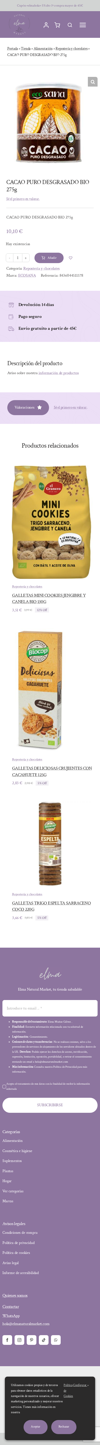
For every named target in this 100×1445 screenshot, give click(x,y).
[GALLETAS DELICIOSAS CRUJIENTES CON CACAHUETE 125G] (42, 631)
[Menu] (83, 25)
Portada (12, 48)
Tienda (26, 48)
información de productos (59, 373)
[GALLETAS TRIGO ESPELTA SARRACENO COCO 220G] (50, 804)
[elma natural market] (19, 14)
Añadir (52, 258)
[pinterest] (31, 1340)
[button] (93, 82)
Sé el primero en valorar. (23, 199)
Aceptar (35, 1427)
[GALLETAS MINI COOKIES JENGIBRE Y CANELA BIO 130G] (50, 468)
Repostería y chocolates (71, 48)
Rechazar (63, 1427)
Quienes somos (15, 1295)
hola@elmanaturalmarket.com (26, 1323)
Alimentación (43, 48)
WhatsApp (11, 1315)
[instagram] (19, 1340)
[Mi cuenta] (46, 25)
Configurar (80, 1385)
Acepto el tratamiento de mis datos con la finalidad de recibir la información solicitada (48, 1086)
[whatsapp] (56, 1340)
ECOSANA (27, 275)
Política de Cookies (68, 1390)
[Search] (70, 25)
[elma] (50, 969)
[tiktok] (44, 1340)
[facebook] (7, 1340)
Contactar (10, 1307)
